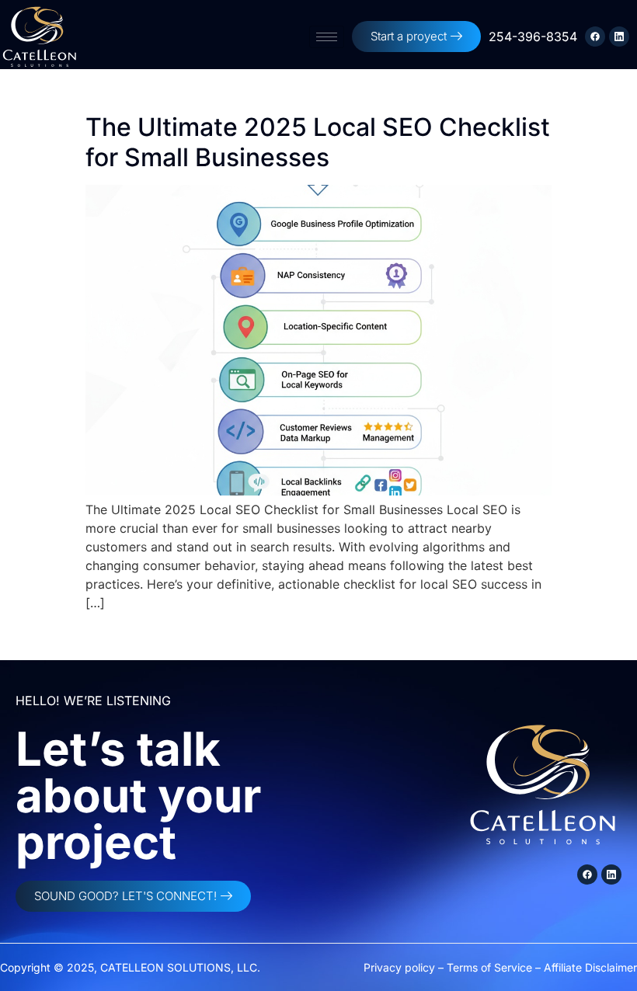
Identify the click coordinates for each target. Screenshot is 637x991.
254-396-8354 (533, 36)
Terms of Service (489, 967)
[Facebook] (595, 36)
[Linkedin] (619, 36)
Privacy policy (399, 967)
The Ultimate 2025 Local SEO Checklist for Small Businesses (317, 142)
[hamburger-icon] (326, 37)
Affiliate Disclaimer (590, 967)
